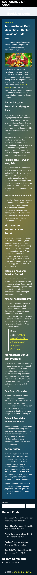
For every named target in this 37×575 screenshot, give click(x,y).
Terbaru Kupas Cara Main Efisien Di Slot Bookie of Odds (17, 30)
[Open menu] (33, 3)
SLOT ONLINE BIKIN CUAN (22, 572)
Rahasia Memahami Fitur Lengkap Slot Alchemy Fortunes (19, 342)
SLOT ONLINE (9, 22)
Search (5, 502)
